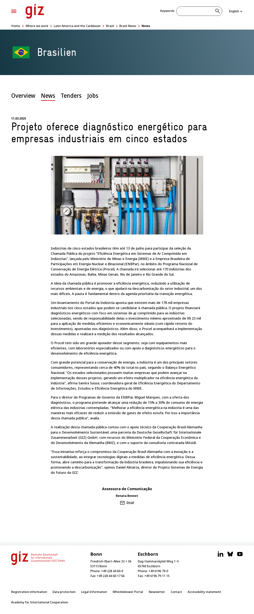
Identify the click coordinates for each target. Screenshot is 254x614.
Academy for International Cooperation (39, 602)
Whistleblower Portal (128, 592)
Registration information (29, 592)
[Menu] (14, 11)
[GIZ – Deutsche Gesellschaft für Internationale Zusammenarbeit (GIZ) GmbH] (35, 11)
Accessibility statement (204, 592)
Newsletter (157, 592)
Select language (236, 11)
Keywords (167, 11)
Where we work (37, 26)
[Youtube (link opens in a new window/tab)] (240, 556)
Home (15, 26)
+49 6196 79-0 (158, 571)
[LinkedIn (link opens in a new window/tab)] (221, 556)
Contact (176, 592)
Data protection (64, 592)
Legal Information (94, 592)
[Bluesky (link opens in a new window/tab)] (230, 556)
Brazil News (127, 26)
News (146, 26)
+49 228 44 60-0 (112, 571)
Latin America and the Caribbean (77, 26)
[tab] (23, 98)
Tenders (71, 95)
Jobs (92, 95)
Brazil (110, 26)
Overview (23, 95)
